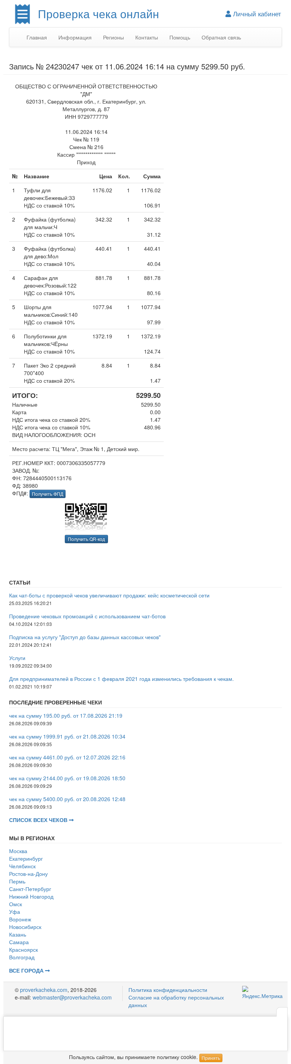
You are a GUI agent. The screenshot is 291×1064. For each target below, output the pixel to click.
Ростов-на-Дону (28, 873)
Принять (211, 1058)
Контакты (146, 37)
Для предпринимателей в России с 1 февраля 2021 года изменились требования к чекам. (121, 678)
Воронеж (20, 919)
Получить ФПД (47, 493)
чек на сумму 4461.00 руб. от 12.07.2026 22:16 (67, 757)
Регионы (113, 37)
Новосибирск (25, 926)
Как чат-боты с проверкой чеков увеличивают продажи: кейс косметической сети (109, 595)
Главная (37, 37)
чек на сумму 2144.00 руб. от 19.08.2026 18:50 (67, 778)
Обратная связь (221, 37)
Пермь (17, 881)
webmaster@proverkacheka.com (72, 997)
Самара (19, 942)
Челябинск (22, 866)
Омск (15, 904)
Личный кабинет (256, 13)
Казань (17, 934)
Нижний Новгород (31, 896)
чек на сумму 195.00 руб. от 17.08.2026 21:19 (65, 715)
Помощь (179, 37)
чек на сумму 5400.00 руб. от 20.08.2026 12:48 (67, 799)
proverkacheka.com (43, 989)
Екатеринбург (26, 858)
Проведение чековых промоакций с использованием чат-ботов (87, 616)
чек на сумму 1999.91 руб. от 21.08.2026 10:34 (67, 736)
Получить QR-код (86, 539)
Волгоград (21, 957)
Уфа (14, 911)
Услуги (17, 658)
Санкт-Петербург (30, 889)
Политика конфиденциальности (167, 989)
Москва (18, 851)
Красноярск (23, 949)
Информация (75, 37)
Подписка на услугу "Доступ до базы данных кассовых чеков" (85, 637)
